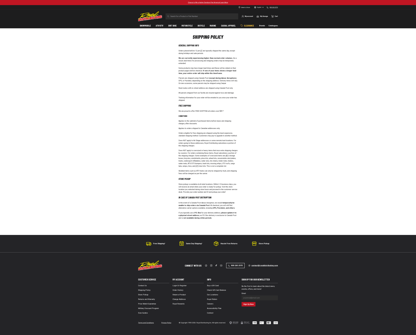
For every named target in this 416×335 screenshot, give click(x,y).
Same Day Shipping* (194, 244)
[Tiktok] (216, 265)
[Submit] (168, 16)
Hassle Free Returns (229, 244)
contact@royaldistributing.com (264, 265)
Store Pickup (264, 244)
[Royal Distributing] (150, 16)
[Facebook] (206, 265)
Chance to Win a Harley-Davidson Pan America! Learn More (208, 2)
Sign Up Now (248, 304)
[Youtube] (221, 265)
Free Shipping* (159, 244)
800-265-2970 (237, 265)
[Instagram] (211, 265)
